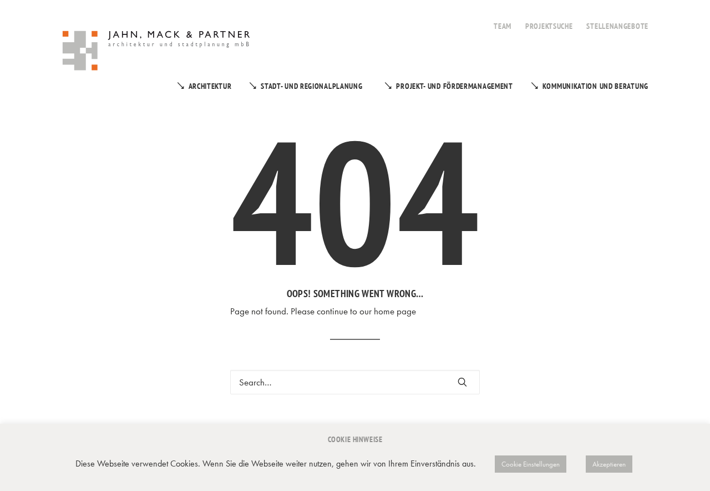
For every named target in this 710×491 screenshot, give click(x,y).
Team (502, 26)
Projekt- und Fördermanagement (454, 86)
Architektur (210, 86)
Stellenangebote (617, 26)
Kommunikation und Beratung (595, 86)
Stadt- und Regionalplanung (311, 86)
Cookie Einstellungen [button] (530, 464)
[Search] (355, 382)
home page (395, 311)
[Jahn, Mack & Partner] (157, 52)
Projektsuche (548, 26)
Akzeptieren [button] (609, 464)
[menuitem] (502, 20)
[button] (462, 382)
